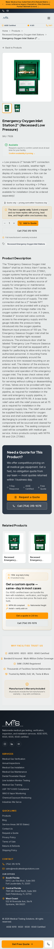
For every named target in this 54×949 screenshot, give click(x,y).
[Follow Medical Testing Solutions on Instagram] (4, 744)
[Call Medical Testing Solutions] (48, 944)
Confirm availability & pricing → (22, 153)
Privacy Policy (9, 837)
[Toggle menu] (49, 18)
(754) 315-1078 (13, 864)
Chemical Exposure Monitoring (16, 797)
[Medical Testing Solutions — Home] (5, 18)
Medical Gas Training (12, 785)
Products (16, 31)
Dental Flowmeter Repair (14, 776)
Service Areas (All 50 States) (16, 824)
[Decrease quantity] (4, 223)
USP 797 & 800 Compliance (15, 789)
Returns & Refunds (11, 846)
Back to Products (13, 47)
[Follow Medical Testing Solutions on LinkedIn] (11, 744)
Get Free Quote (21, 944)
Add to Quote (30, 223)
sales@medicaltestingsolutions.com (22, 868)
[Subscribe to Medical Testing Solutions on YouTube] (18, 744)
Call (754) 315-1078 (27, 231)
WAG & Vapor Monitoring (14, 793)
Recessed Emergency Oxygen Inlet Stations (23, 34)
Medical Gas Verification (13, 759)
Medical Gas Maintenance (14, 772)
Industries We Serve (11, 802)
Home (5, 31)
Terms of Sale (9, 841)
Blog (4, 820)
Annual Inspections (11, 763)
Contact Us (7, 828)
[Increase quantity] (14, 223)
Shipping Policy (9, 850)
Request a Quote (29, 497)
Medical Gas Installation (13, 767)
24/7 (50, 25)
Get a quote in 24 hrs (27, 615)
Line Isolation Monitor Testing (16, 780)
